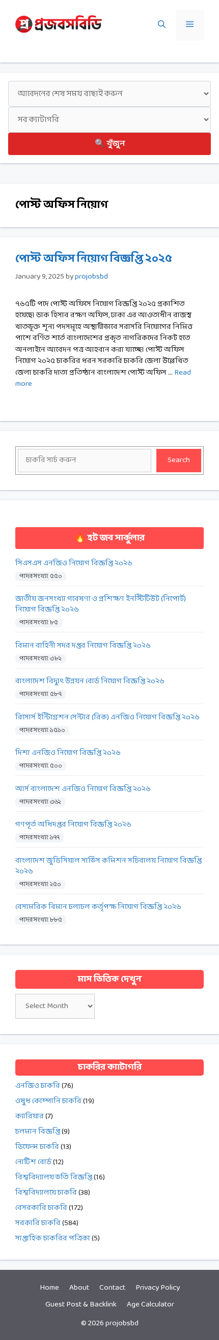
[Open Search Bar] (162, 25)
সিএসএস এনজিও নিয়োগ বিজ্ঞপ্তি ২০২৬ (73, 563)
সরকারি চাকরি (38, 1223)
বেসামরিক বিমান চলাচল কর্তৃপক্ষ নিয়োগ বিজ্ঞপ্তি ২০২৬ (98, 907)
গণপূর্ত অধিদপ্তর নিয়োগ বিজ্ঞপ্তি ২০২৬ (73, 824)
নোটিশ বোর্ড (33, 1162)
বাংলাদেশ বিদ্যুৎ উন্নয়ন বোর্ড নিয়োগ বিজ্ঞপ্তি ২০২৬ (90, 681)
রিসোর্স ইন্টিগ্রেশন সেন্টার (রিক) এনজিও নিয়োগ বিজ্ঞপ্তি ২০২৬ (107, 717)
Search (179, 460)
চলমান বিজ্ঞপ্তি (37, 1131)
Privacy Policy (157, 1288)
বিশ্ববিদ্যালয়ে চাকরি (46, 1192)
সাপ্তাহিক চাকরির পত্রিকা (52, 1238)
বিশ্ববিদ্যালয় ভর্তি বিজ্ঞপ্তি (53, 1177)
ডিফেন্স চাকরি (37, 1147)
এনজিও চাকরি (37, 1086)
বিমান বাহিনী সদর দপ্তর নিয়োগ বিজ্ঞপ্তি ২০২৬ (83, 646)
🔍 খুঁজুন (110, 143)
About (79, 1288)
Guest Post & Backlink (81, 1304)
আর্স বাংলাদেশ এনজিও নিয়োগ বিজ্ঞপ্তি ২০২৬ (83, 789)
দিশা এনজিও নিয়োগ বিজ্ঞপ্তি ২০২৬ (68, 753)
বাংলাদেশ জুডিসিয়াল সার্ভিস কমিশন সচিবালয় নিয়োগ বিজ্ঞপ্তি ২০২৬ (108, 866)
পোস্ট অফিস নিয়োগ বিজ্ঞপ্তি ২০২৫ (93, 259)
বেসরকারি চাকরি (41, 1208)
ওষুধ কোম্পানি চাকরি (48, 1101)
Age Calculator (150, 1304)
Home (49, 1288)
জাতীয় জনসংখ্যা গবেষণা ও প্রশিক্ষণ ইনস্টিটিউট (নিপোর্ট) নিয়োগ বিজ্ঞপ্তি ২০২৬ (100, 604)
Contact (112, 1288)
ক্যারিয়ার (29, 1116)
